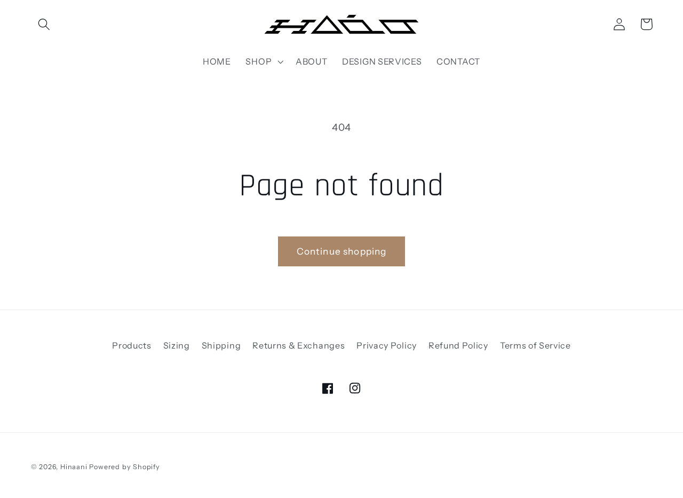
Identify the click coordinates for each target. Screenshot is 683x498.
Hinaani (74, 467)
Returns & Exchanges (298, 345)
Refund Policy (458, 345)
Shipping (221, 345)
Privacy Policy (386, 345)
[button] (44, 24)
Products (132, 345)
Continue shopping (342, 251)
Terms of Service (535, 345)
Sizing (176, 345)
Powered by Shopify (124, 467)
